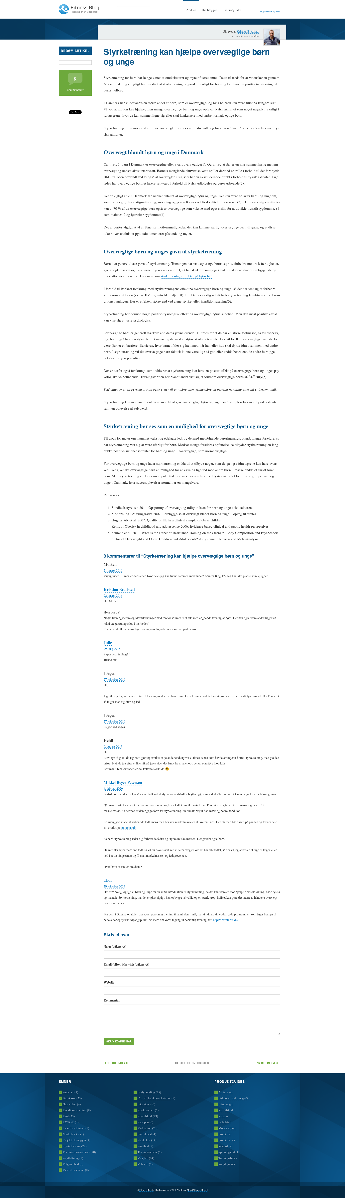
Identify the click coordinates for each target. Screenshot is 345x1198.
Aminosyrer (225, 1092)
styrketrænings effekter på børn (186, 276)
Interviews (144, 1104)
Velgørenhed (71, 1164)
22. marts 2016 (113, 595)
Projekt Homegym (74, 1140)
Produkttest (145, 1134)
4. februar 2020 (113, 788)
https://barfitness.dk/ (225, 920)
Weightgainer (226, 1164)
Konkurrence (146, 1110)
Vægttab (143, 1158)
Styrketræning (71, 1146)
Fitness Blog (79, 9)
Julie (108, 642)
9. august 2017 (113, 746)
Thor (108, 880)
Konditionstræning (74, 1110)
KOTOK (68, 1122)
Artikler (191, 10)
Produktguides (232, 10)
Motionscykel (227, 1128)
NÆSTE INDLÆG (267, 1063)
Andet (66, 1092)
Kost (66, 1116)
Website (109, 982)
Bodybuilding (146, 1092)
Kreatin (223, 1116)
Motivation (144, 1128)
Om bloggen (209, 10)
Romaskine (225, 1146)
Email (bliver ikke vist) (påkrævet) (126, 964)
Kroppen (143, 1122)
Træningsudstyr (147, 1152)
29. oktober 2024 (114, 886)
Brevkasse (69, 1098)
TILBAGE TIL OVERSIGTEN (192, 1063)
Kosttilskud (145, 1116)
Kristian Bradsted (248, 31)
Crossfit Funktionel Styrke (154, 1098)
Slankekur (144, 1140)
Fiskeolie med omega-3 (233, 1098)
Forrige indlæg (116, 1063)
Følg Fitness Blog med (270, 11)
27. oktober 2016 (114, 679)
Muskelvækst (71, 1134)
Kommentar (112, 1000)
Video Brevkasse (73, 1170)
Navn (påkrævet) (115, 946)
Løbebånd (224, 1122)
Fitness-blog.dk (146, 1189)
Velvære (143, 1164)
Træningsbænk (227, 1158)
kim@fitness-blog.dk (198, 1189)
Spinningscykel (228, 1152)
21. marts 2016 (113, 570)
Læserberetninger (74, 1128)
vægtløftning (71, 1158)
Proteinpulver (226, 1140)
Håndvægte (225, 1104)
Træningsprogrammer (76, 1152)
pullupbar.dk (128, 827)
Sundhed (143, 1146)
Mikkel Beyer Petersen (123, 782)
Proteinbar (224, 1134)
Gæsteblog (69, 1104)
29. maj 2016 (112, 648)
